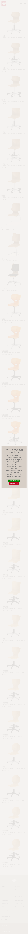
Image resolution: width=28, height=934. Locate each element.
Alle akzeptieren (14, 480)
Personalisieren (14, 483)
